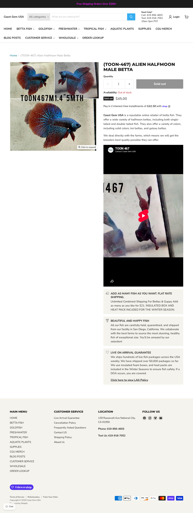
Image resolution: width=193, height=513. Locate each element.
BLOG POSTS (12, 38)
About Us (59, 442)
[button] (175, 17)
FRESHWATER (68, 29)
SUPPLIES (144, 29)
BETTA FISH (25, 29)
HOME (8, 29)
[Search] (131, 16)
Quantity (108, 76)
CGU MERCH (164, 29)
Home (13, 55)
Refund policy (34, 497)
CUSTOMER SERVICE (39, 38)
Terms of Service (17, 497)
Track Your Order (50, 497)
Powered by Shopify (19, 503)
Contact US (60, 432)
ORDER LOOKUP (93, 38)
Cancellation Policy (65, 423)
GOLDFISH (45, 29)
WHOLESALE (68, 38)
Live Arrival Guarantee (66, 418)
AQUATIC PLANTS (122, 29)
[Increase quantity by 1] (129, 83)
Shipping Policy (63, 437)
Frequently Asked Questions (70, 427)
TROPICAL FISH (94, 29)
